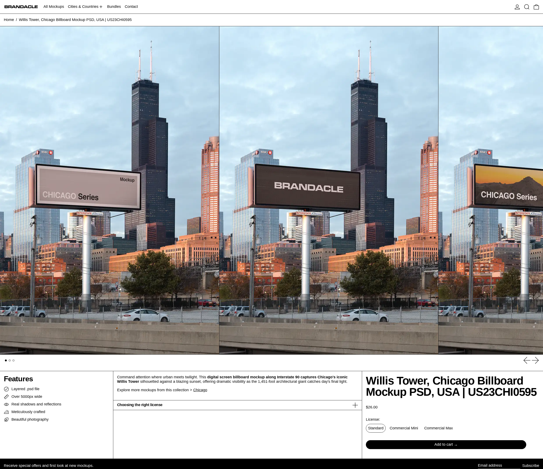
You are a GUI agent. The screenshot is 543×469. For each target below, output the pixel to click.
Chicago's (327, 377)
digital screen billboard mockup (236, 377)
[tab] (6, 360)
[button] (527, 7)
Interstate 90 (288, 377)
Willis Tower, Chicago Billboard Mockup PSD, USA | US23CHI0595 (75, 20)
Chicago (200, 390)
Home (9, 20)
